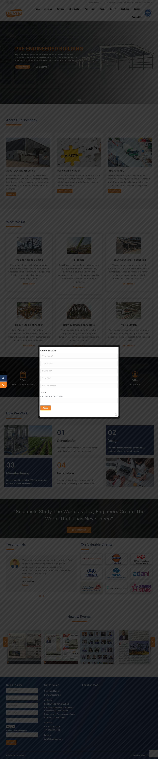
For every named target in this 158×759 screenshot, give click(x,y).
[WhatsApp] (3, 378)
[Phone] (3, 384)
